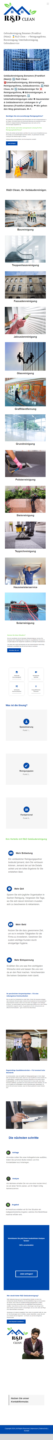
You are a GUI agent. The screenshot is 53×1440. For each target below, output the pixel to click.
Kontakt (26, 1431)
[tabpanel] (26, 779)
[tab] (26, 190)
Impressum (34, 1428)
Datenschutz (43, 1428)
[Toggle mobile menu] (48, 3)
